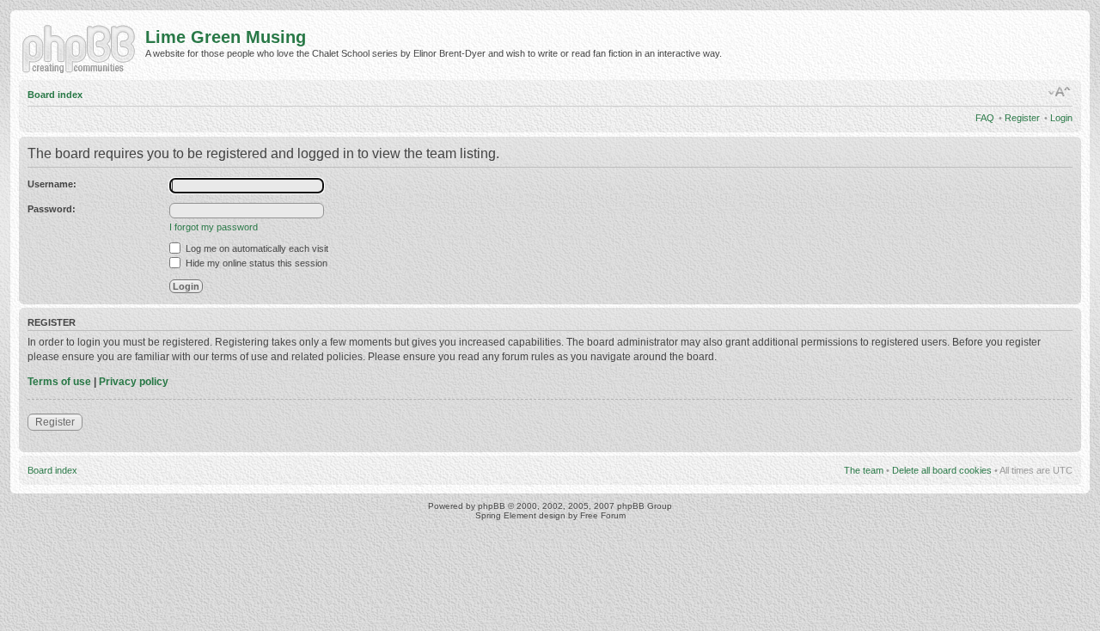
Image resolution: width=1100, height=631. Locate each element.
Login (1061, 118)
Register (1022, 118)
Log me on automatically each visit (255, 248)
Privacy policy (133, 382)
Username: (52, 184)
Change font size (1060, 92)
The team (863, 470)
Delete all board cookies (942, 470)
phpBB (491, 506)
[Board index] (82, 47)
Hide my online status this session (255, 263)
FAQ (984, 118)
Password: (52, 209)
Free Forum (603, 515)
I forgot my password (213, 227)
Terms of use (59, 382)
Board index (55, 94)
